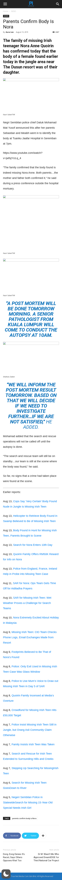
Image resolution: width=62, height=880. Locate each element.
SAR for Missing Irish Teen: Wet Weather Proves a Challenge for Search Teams (27, 603)
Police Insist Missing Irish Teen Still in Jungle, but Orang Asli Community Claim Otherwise (29, 730)
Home (5, 11)
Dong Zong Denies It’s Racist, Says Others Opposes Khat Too (14, 857)
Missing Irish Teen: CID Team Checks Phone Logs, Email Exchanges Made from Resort (30, 637)
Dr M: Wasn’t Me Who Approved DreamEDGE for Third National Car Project (46, 857)
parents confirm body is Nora (24, 818)
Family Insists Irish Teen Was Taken (33, 744)
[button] (6, 873)
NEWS (13, 11)
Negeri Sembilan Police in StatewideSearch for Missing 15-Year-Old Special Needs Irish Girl (28, 802)
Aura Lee (10, 32)
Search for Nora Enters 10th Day (32, 544)
